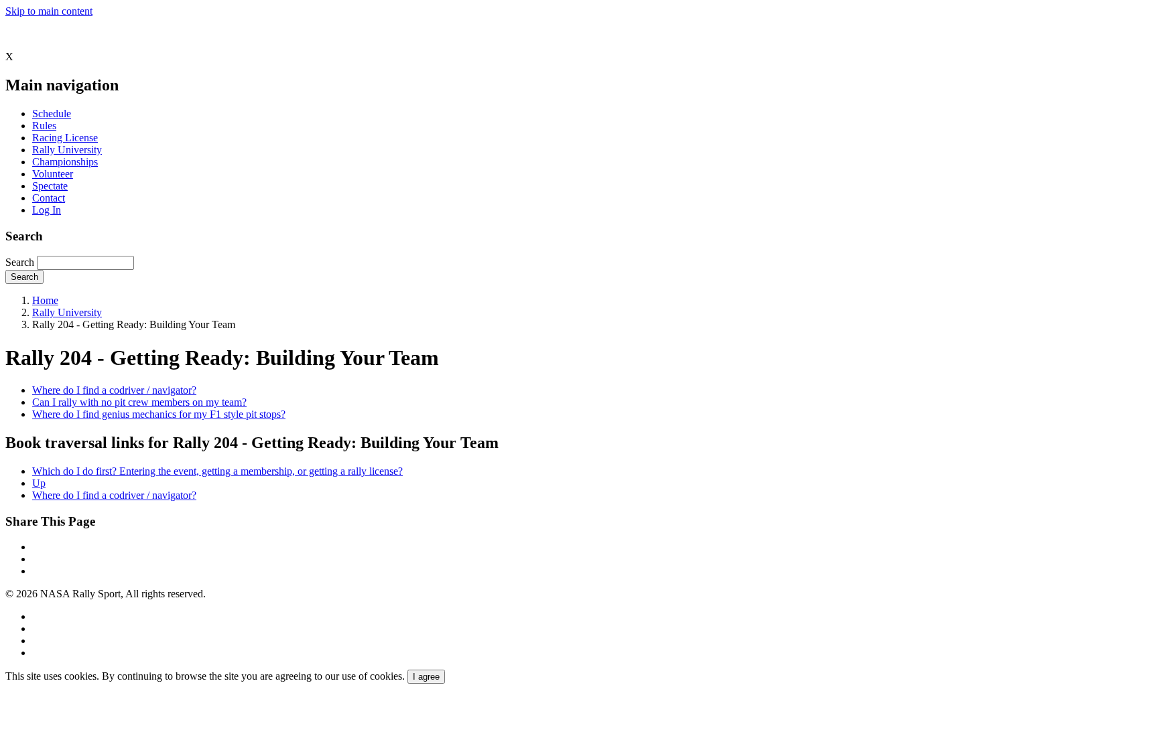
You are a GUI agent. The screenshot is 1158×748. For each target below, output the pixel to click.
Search (19, 262)
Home (45, 300)
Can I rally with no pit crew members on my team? (139, 402)
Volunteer (52, 173)
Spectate (50, 186)
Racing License (65, 137)
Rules (44, 125)
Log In (46, 210)
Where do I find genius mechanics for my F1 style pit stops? (158, 414)
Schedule (51, 113)
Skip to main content (48, 11)
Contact (48, 198)
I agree (426, 677)
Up (39, 483)
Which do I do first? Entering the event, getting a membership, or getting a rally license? (217, 471)
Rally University (67, 149)
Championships (65, 161)
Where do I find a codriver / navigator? (114, 390)
